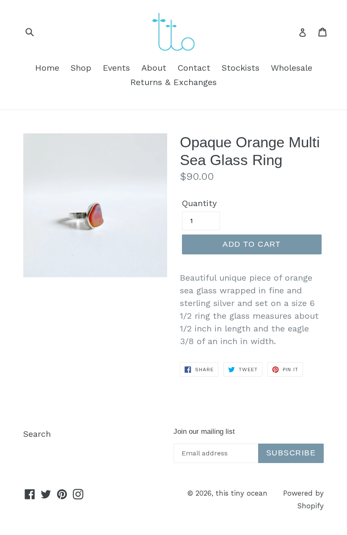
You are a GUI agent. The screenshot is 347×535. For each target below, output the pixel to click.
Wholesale (291, 68)
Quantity (199, 203)
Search (37, 434)
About (153, 68)
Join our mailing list (204, 431)
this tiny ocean (241, 493)
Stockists (240, 68)
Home (47, 68)
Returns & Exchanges (173, 82)
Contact (194, 68)
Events (116, 68)
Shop (81, 68)
